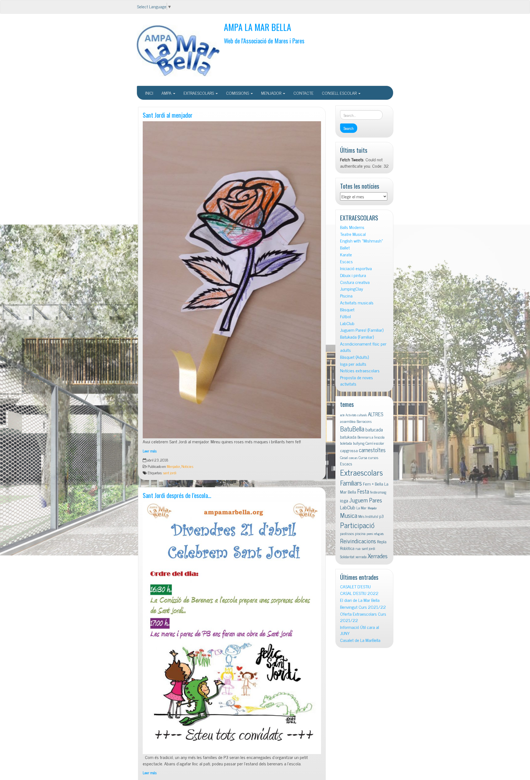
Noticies (187, 466)
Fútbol (345, 316)
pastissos (347, 533)
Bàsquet (347, 309)
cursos (373, 457)
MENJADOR (271, 92)
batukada (348, 436)
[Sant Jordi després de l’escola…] (232, 628)
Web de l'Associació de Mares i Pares (264, 40)
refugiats (379, 533)
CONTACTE (303, 92)
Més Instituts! (368, 516)
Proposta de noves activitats (356, 380)
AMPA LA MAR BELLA (257, 26)
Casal (344, 457)
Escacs (346, 261)
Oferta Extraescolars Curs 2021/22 (363, 617)
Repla (381, 541)
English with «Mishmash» (361, 241)
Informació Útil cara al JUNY (359, 630)
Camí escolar (374, 443)
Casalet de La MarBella (360, 640)
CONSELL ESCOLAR (340, 92)
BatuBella (352, 428)
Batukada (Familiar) (357, 337)
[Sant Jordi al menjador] (232, 279)
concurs (353, 457)
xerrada (361, 557)
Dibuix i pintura (353, 275)
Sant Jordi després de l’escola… (177, 495)
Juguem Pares (365, 500)
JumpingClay (351, 289)
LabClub (347, 323)
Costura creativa (355, 282)
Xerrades (378, 555)
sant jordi (169, 473)
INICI (149, 92)
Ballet (345, 247)
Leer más (150, 451)
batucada (374, 429)
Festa (363, 491)
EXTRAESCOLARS (199, 92)
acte (342, 415)
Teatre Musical (353, 234)
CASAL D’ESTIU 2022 (359, 593)
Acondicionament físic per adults (363, 347)
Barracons (364, 421)
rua (358, 548)
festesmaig (378, 492)
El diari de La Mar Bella (360, 600)
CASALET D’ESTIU (355, 586)
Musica (348, 515)
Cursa (363, 457)
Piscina (346, 295)
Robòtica (347, 548)
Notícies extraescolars (360, 370)
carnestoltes (372, 449)
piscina (360, 533)
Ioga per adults (353, 364)
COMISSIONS (238, 92)
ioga (344, 500)
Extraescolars (361, 472)
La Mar (361, 508)
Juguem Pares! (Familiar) (361, 330)
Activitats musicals (356, 302)
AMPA (167, 92)
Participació (357, 525)
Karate (346, 254)
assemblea (348, 421)
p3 (381, 516)
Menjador (173, 466)
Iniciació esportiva (356, 268)
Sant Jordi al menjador (167, 114)
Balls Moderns (352, 227)
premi (370, 533)
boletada (346, 443)
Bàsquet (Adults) (354, 357)
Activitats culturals (356, 415)
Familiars (351, 482)
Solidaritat (347, 557)
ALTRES (375, 414)
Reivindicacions (358, 541)
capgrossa (349, 450)
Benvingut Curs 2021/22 (363, 607)
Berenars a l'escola (371, 437)
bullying (358, 443)
